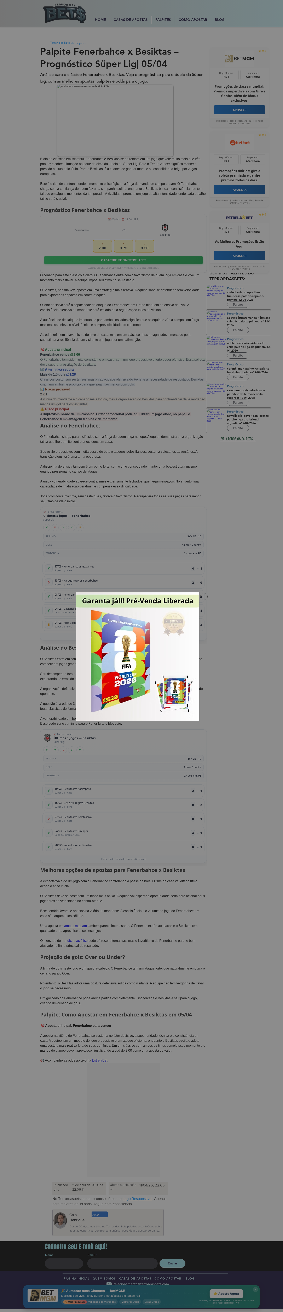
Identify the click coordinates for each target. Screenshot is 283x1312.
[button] (204, 596)
